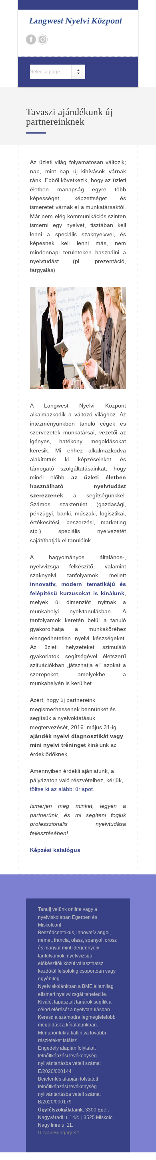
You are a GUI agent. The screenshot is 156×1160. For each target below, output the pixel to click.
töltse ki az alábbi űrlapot (61, 789)
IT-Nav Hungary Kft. (59, 1133)
